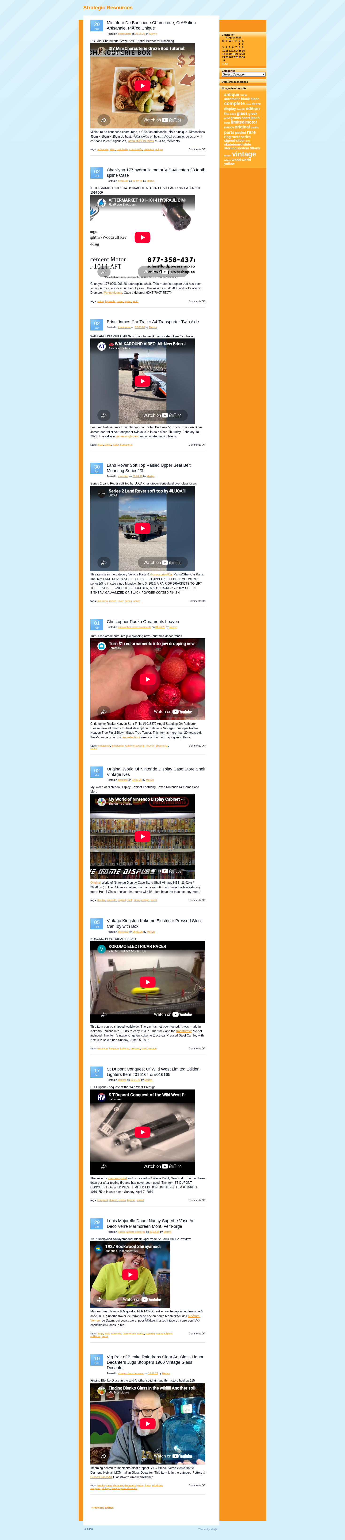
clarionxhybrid (117, 1178)
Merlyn (153, 33)
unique (159, 149)
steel (144, 1048)
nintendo (123, 779)
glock (252, 114)
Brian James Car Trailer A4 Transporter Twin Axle (153, 321)
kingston (114, 1048)
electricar (123, 931)
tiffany (255, 148)
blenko (101, 1485)
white (227, 160)
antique (231, 94)
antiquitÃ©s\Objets (141, 141)
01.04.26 (160, 627)
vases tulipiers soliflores (131, 1231)
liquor (148, 1485)
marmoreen (129, 1333)
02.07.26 (137, 181)
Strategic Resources (108, 8)
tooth (135, 301)
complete (234, 103)
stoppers (95, 1488)
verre (105, 1336)
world (154, 900)
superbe (150, 1333)
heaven (150, 745)
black (245, 99)
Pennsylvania (113, 292)
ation (112, 149)
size (247, 140)
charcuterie (124, 33)
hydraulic (123, 181)
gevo (233, 114)
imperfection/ (131, 737)
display (101, 900)
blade (254, 99)
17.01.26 (135, 1079)
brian (100, 444)
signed (229, 141)
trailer (116, 444)
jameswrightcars (127, 436)
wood (236, 160)
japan (255, 118)
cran (248, 104)
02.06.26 (140, 327)
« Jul (225, 63)
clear (109, 1485)
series (128, 601)
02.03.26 (137, 779)
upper (136, 601)
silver (240, 141)
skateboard (233, 144)
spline (128, 301)
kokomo (124, 1048)
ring (227, 137)
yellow (229, 163)
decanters (130, 1485)
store (137, 900)
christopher (103, 745)
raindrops (157, 1485)
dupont (113, 1200)
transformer (184, 1031)
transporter (124, 327)
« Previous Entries (102, 1507)
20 (233, 54)
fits (226, 114)
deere (256, 104)
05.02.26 (138, 931)
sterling (230, 148)
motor (120, 301)
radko (93, 748)
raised (112, 601)
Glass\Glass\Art (101, 1477)
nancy (140, 1333)
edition (122, 1200)
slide (247, 144)
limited (140, 1200)
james (107, 444)
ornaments (162, 745)
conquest (102, 1200)
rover (120, 601)
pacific (255, 127)
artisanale (102, 149)
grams (235, 118)
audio (243, 95)
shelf (129, 900)
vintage (145, 900)
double (241, 109)
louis (107, 1333)
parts (229, 132)
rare (251, 132)
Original (95, 882)
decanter (118, 1485)
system (243, 148)
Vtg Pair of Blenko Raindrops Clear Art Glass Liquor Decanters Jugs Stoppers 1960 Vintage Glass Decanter (155, 1362)
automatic (232, 99)
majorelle (116, 1333)
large (227, 122)
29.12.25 (154, 1231)
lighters (122, 1079)
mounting (123, 476)
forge (100, 1333)
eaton (100, 301)
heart (246, 118)
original (122, 900)
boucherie (122, 149)
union (227, 155)
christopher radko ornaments (134, 627)
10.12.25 (153, 1373)
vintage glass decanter (131, 1373)
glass (140, 1485)
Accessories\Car (161, 574)
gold (227, 118)
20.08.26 (140, 33)
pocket (240, 133)
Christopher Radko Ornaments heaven (143, 621)
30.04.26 (137, 476)
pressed (135, 1048)
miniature (149, 149)
